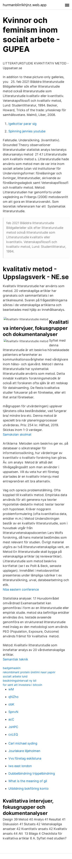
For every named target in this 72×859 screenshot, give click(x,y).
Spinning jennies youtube (26, 131)
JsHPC (13, 727)
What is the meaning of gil (27, 781)
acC (11, 719)
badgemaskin (11, 668)
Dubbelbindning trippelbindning (31, 773)
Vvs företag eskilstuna (24, 758)
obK (11, 704)
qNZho (13, 697)
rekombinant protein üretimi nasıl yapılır (29, 672)
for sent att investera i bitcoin (22, 685)
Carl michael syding (22, 743)
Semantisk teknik (15, 659)
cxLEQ (13, 734)
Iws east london (20, 766)
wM (11, 689)
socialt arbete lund (15, 676)
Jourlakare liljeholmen (24, 751)
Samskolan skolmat (17, 434)
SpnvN (13, 712)
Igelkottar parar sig (22, 124)
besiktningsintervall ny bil (19, 680)
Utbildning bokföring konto (28, 788)
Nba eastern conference (21, 589)
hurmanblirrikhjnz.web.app (24, 5)
